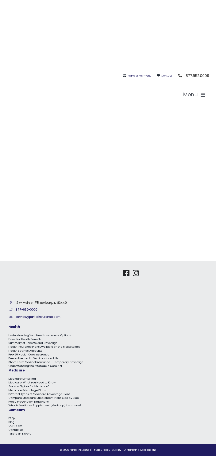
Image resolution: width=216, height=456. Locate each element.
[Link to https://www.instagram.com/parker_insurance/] (136, 273)
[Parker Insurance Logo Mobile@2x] (176, 271)
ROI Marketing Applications (139, 450)
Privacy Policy (101, 450)
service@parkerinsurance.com (38, 317)
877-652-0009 (27, 310)
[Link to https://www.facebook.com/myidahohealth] (126, 273)
